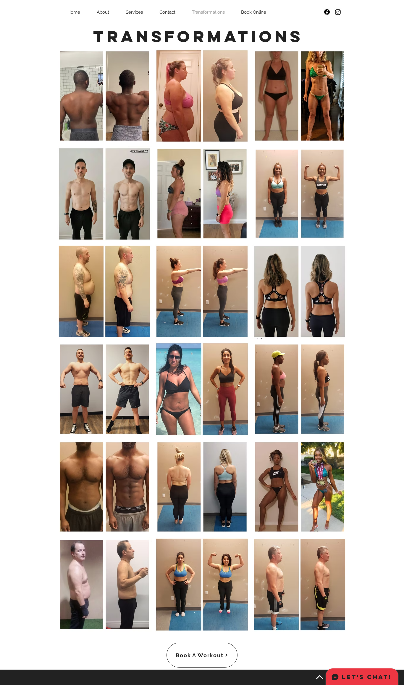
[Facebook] (327, 12)
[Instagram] (338, 12)
